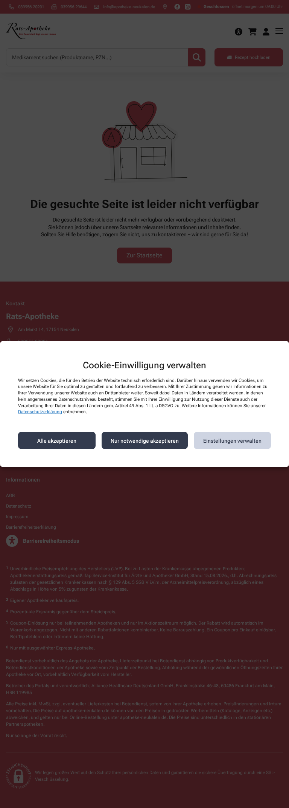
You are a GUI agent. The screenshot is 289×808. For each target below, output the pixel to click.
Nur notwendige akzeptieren (145, 440)
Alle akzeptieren (56, 440)
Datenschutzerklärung (40, 411)
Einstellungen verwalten (232, 440)
